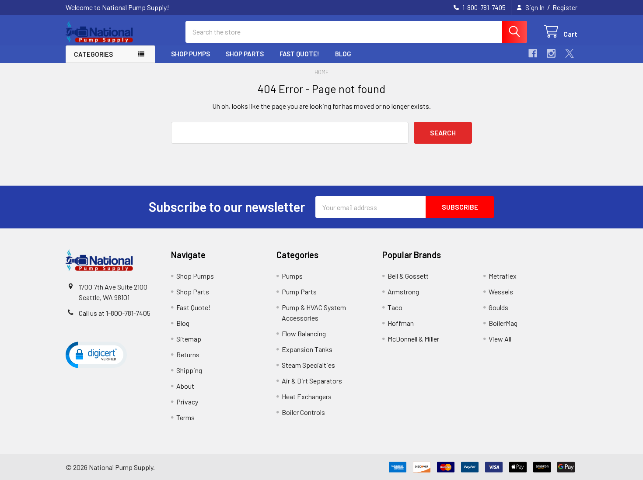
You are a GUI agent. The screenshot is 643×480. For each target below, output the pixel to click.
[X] (569, 53)
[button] (96, 354)
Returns (187, 354)
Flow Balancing (304, 333)
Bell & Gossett (408, 276)
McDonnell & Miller (413, 339)
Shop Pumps (190, 54)
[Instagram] (551, 53)
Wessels (501, 291)
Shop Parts (245, 54)
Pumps (292, 276)
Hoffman (401, 323)
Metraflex (503, 276)
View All (500, 339)
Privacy (187, 401)
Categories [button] (93, 54)
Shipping (189, 370)
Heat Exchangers (307, 396)
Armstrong (403, 291)
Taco (395, 307)
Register (564, 7)
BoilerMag (503, 323)
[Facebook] (533, 53)
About (185, 386)
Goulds (498, 307)
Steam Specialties (308, 365)
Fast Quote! (299, 54)
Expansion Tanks (307, 349)
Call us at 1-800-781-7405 (114, 313)
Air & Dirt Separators (312, 380)
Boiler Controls (303, 412)
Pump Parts (299, 291)
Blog (343, 54)
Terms (185, 417)
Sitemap (188, 339)
